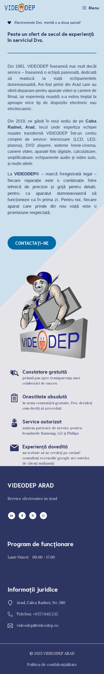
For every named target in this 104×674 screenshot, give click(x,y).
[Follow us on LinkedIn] (12, 516)
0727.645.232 (46, 614)
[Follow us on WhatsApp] (43, 516)
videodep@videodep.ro (37, 625)
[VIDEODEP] (20, 7)
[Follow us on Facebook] (22, 516)
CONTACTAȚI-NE (31, 243)
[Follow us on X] (33, 516)
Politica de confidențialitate (52, 664)
